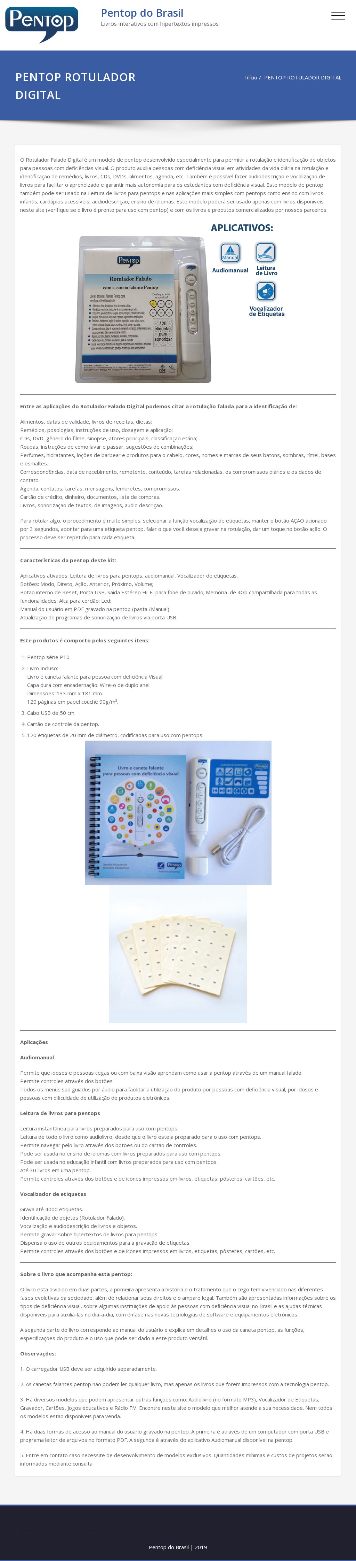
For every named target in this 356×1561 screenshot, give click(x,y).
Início (251, 77)
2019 (201, 1547)
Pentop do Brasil (142, 13)
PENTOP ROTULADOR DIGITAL (302, 77)
